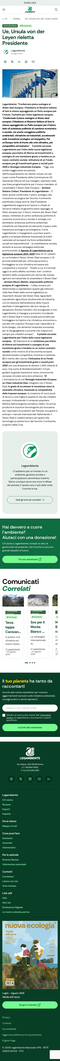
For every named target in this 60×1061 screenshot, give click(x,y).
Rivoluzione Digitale (12, 907)
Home (7, 18)
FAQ (4, 898)
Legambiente (14, 649)
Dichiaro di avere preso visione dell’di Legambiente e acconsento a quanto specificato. (28, 717)
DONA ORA (30, 2)
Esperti (6, 809)
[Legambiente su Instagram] (30, 778)
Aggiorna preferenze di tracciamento (22, 1034)
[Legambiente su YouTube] (39, 778)
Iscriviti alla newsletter (30, 727)
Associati (7, 842)
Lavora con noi (10, 881)
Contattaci (8, 876)
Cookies (6, 1023)
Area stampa (9, 885)
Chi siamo (7, 799)
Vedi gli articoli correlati (28, 499)
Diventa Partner (10, 859)
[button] (30, 662)
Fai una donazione (28, 559)
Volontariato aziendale (14, 864)
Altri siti (6, 902)
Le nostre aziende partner (16, 911)
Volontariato (8, 847)
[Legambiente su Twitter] (20, 778)
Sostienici (7, 838)
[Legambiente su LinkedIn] (48, 778)
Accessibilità (9, 1029)
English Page (8, 1040)
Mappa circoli (9, 826)
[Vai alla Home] (30, 9)
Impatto (6, 813)
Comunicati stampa (17, 18)
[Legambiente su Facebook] (11, 778)
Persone (6, 804)
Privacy (6, 1017)
